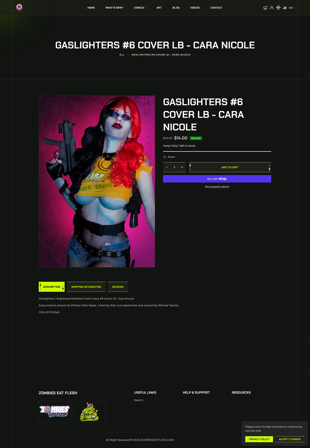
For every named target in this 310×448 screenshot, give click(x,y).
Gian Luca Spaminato (123, 305)
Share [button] (171, 156)
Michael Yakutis (168, 305)
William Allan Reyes (83, 305)
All (121, 54)
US (290, 7)
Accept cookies (290, 439)
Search (138, 400)
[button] (265, 8)
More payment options (217, 186)
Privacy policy (259, 439)
